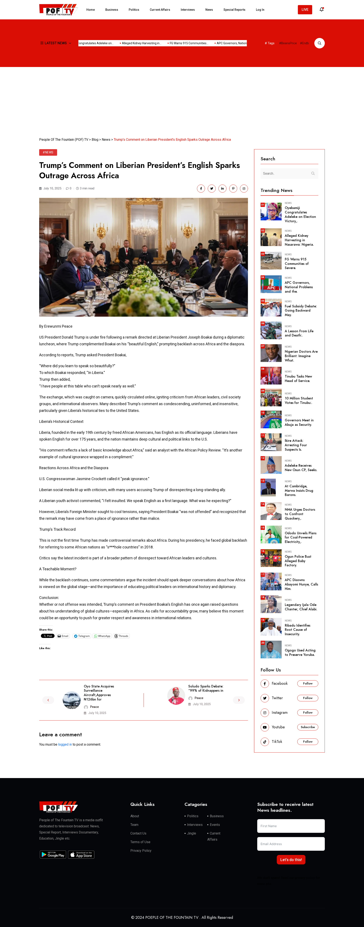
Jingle (191, 833)
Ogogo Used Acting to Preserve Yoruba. (300, 652)
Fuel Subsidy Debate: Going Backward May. (301, 310)
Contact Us (138, 833)
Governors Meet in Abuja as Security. (299, 422)
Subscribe (308, 727)
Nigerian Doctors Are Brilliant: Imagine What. (301, 356)
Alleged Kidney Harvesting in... (127, 43)
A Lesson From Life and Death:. (299, 333)
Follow (308, 683)
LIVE (305, 10)
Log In (260, 9)
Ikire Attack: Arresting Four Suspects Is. (296, 445)
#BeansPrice (288, 43)
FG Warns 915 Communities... (175, 43)
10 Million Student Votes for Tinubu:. (299, 400)
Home (90, 9)
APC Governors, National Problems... (226, 43)
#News (48, 152)
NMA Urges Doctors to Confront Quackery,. (300, 514)
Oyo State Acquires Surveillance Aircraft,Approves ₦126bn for (99, 693)
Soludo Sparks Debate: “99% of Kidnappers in (205, 688)
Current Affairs (160, 9)
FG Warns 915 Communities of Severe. (297, 264)
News (209, 9)
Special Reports (234, 9)
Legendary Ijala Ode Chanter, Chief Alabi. (301, 607)
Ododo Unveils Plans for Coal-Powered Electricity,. (300, 537)
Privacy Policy (140, 851)
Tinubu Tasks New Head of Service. (298, 378)
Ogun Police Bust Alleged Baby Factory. (298, 561)
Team (134, 825)
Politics (134, 9)
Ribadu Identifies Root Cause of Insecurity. (297, 630)
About (134, 816)
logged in (65, 744)
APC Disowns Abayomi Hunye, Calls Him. (301, 584)
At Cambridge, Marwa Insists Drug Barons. (299, 490)
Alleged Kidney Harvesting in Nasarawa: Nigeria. (299, 240)
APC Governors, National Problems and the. (299, 287)
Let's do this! (291, 859)
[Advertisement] (182, 98)
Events (215, 825)
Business (111, 9)
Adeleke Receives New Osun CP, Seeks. (301, 467)
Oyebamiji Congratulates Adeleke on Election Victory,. (300, 214)
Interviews (188, 9)
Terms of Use (140, 842)
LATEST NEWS (56, 43)
